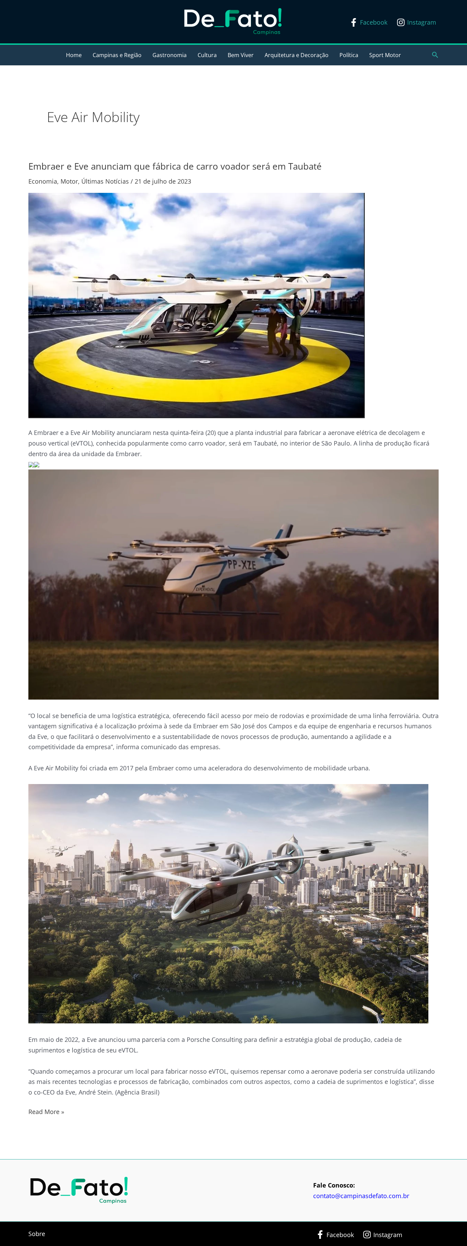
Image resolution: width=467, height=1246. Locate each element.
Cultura (207, 55)
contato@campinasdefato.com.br (361, 1196)
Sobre (36, 1234)
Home (74, 55)
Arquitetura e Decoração (297, 55)
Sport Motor (385, 55)
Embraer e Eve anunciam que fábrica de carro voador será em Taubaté (175, 166)
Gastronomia (169, 55)
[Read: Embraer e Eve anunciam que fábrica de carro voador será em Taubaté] (196, 305)
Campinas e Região (117, 55)
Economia (42, 181)
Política (348, 55)
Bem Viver (241, 55)
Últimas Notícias (105, 181)
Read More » (46, 1111)
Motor (69, 181)
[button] (435, 55)
